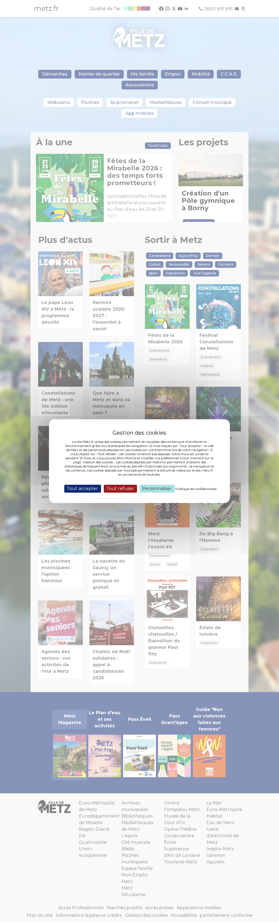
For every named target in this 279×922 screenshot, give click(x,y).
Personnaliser (157, 488)
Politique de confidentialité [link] (196, 489)
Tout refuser (120, 488)
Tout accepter (82, 488)
